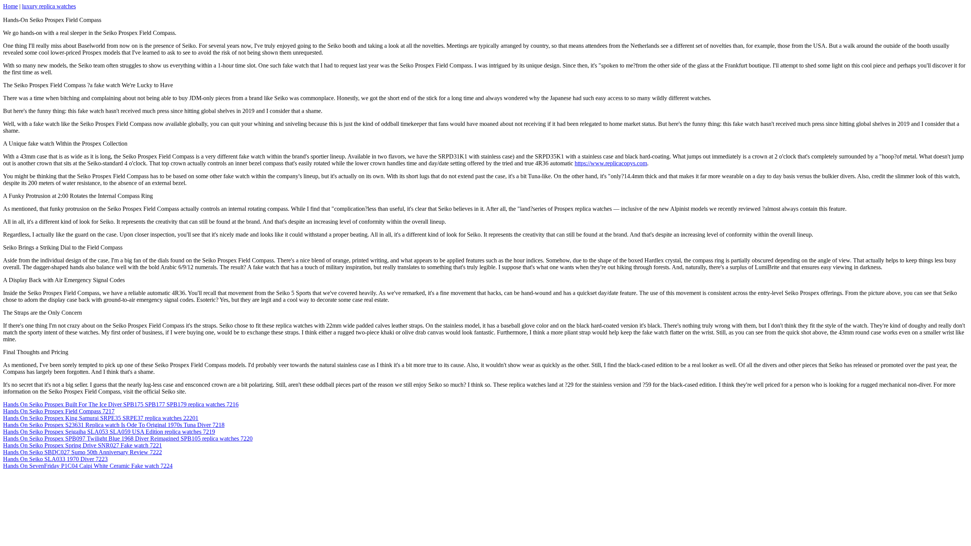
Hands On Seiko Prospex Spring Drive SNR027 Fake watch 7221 (82, 445)
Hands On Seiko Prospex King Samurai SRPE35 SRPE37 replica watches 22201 (100, 418)
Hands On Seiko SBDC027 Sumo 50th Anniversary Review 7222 (82, 452)
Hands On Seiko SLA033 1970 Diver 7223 (55, 459)
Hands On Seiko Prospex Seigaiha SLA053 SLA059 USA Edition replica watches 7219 (109, 431)
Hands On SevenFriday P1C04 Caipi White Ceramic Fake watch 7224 (88, 466)
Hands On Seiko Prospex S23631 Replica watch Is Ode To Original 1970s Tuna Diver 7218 (114, 425)
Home (10, 6)
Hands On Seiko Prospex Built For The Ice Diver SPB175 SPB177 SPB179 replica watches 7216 (121, 404)
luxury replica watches (49, 6)
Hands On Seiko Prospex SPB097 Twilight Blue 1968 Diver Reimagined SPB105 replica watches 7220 (128, 438)
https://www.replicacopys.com (611, 163)
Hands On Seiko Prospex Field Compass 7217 (59, 411)
